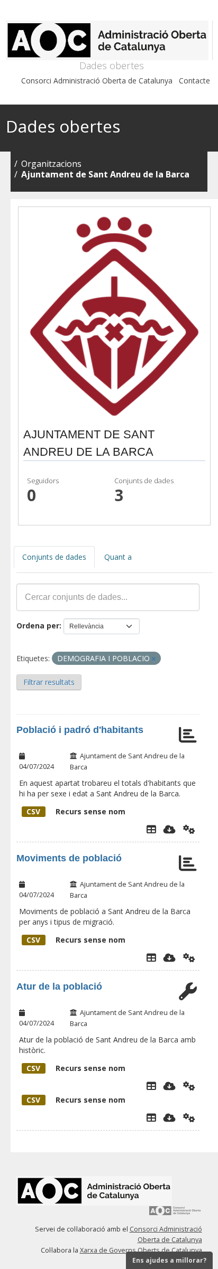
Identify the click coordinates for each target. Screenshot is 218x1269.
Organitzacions (51, 164)
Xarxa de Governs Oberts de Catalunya (141, 1250)
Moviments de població (69, 858)
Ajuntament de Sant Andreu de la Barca (105, 174)
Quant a (118, 557)
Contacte (194, 81)
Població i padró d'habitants (79, 730)
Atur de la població (59, 986)
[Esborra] (154, 659)
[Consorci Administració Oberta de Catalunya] (175, 1214)
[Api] (189, 829)
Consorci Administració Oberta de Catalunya (96, 81)
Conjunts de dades (54, 557)
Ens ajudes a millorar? (169, 1260)
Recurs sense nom (75, 811)
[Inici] (109, 40)
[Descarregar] (170, 829)
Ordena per (37, 626)
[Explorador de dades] (151, 829)
